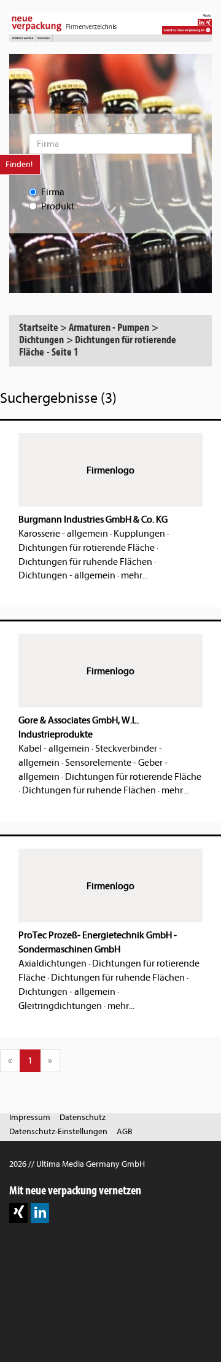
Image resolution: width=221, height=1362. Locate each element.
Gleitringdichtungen (60, 1005)
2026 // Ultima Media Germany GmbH (77, 1164)
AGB (125, 1131)
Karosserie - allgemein (63, 533)
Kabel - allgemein (54, 748)
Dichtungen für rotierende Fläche (86, 547)
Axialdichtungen (52, 963)
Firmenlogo (110, 470)
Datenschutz (83, 1117)
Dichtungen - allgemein (66, 575)
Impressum (29, 1117)
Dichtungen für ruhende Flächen (85, 561)
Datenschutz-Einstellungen (58, 1131)
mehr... (134, 575)
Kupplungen (139, 533)
